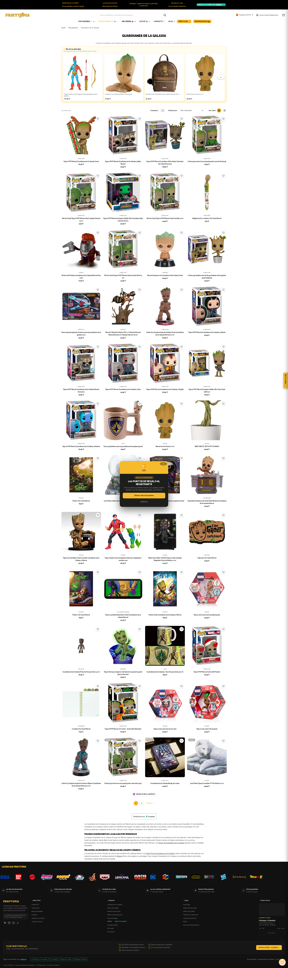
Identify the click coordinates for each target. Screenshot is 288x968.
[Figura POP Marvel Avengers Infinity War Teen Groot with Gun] (207, 363)
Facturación (111, 932)
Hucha (207, 443)
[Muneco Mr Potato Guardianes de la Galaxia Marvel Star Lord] (81, 249)
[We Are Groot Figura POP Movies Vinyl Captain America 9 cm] (81, 192)
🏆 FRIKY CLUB (286, 380)
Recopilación (73, 28)
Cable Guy (165, 329)
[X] (13, 923)
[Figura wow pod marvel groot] (207, 703)
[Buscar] (164, 15)
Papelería (207, 215)
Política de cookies (189, 911)
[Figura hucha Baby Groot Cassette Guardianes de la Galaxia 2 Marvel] (81, 532)
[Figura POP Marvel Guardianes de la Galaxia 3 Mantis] (207, 306)
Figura (81, 272)
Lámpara (165, 272)
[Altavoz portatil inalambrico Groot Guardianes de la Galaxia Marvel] (123, 589)
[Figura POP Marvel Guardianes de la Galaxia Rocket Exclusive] (81, 363)
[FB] (5, 923)
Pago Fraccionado (120, 921)
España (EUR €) (245, 15)
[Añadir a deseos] (98, 119)
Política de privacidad (190, 908)
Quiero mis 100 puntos (144, 496)
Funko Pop (81, 158)
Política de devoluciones (115, 915)
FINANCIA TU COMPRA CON (206, 4)
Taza (123, 443)
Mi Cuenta (110, 928)
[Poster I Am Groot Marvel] (81, 475)
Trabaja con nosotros (38, 918)
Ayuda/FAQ (35, 904)
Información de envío (113, 911)
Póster (81, 498)
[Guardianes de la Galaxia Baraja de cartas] (165, 757)
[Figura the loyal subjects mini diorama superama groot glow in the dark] (123, 646)
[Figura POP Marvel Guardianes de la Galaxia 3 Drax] (123, 363)
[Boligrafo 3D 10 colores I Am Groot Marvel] (207, 192)
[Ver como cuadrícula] (219, 110)
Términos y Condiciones (190, 915)
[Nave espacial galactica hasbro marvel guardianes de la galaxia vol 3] (81, 306)
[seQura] (25, 959)
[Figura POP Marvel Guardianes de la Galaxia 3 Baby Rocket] (123, 135)
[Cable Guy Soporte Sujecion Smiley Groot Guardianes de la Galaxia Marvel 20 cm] (165, 306)
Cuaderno (81, 726)
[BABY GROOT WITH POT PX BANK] (207, 420)
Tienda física (35, 908)
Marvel (119, 856)
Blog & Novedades (37, 911)
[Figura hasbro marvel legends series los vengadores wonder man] (123, 532)
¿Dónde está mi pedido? (114, 904)
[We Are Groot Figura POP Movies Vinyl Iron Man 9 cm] (165, 192)
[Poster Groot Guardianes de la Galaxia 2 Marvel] (165, 589)
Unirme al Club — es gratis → (269, 947)
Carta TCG (165, 780)
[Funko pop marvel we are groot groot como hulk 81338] (207, 135)
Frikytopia (11, 901)
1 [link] (135, 803)
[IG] (9, 923)
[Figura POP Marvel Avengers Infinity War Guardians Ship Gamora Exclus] (123, 192)
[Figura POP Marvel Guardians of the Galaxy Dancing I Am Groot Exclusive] (165, 135)
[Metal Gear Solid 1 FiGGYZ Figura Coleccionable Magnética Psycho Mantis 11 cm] (165, 532)
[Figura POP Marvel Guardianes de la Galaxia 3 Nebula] (81, 420)
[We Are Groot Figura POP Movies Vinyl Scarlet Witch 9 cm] (123, 249)
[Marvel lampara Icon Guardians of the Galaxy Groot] (165, 249)
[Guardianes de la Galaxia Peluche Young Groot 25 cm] (81, 646)
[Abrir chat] (282, 962)
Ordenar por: (172, 110)
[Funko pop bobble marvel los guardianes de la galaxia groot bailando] (207, 249)
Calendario (207, 498)
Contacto (34, 915)
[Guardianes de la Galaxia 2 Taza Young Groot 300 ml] (165, 646)
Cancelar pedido (112, 925)
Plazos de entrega (112, 908)
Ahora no (144, 501)
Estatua (123, 329)
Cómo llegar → (272, 933)
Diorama (123, 669)
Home (63, 28)
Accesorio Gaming (123, 612)
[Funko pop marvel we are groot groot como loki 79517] (123, 757)
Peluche (81, 669)
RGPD (185, 921)
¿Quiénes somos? (37, 921)
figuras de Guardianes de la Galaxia (171, 843)
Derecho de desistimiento (191, 925)
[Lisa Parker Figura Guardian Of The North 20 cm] (207, 757)
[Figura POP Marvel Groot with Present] (207, 646)
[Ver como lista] (224, 110)
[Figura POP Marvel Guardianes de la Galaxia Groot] (81, 135)
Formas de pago (112, 918)
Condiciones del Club (189, 918)
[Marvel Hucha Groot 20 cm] (165, 420)
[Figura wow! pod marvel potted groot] (207, 589)
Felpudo (207, 555)
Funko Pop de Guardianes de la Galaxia (160, 853)
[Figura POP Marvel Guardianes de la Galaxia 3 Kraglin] (165, 363)
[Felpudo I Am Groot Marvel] (207, 532)
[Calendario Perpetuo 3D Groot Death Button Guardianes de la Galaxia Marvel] (207, 475)
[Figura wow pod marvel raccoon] (165, 703)
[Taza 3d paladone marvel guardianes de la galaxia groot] (123, 420)
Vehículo (81, 329)
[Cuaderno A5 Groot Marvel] (81, 703)
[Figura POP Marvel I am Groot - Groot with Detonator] (123, 703)
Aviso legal (186, 904)
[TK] (18, 923)
